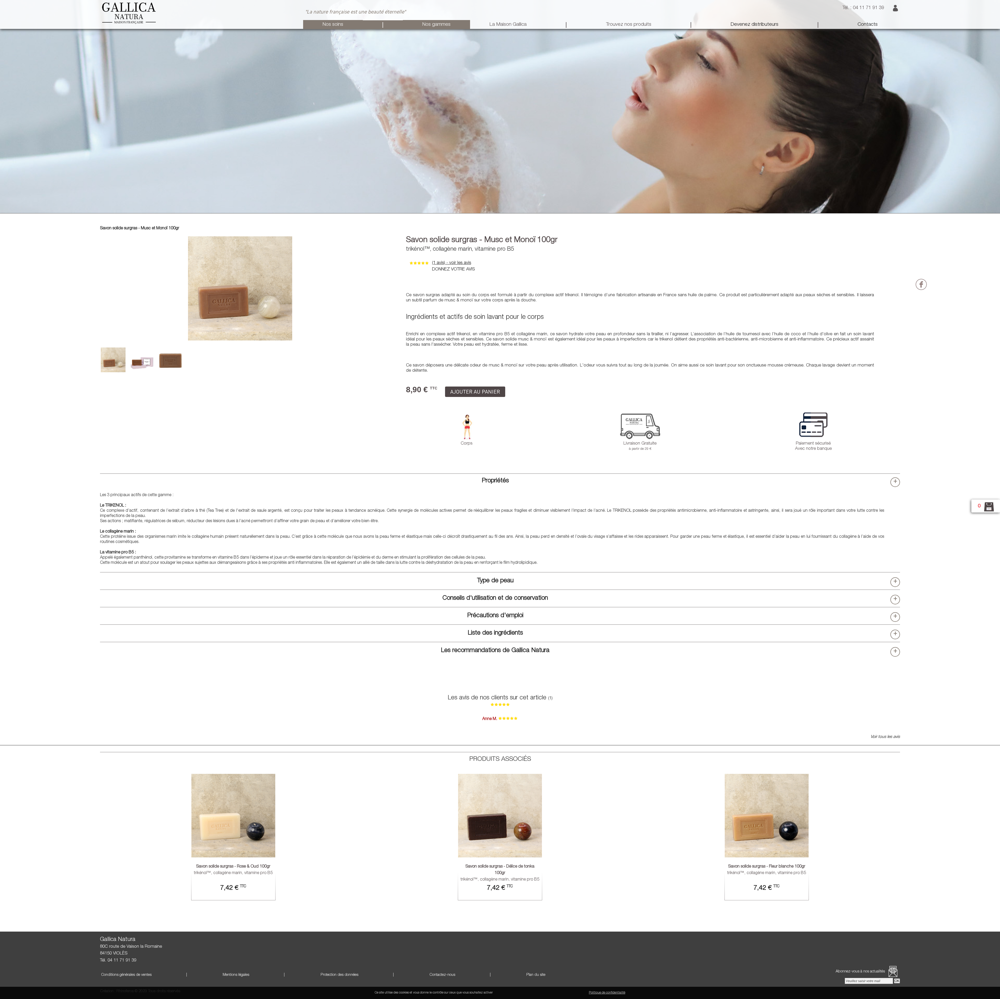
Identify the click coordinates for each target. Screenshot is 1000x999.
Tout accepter (503, 993)
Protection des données (339, 975)
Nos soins (332, 24)
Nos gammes (436, 24)
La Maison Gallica (508, 24)
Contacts (868, 24)
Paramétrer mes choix (570, 993)
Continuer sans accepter (533, 993)
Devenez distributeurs (754, 24)
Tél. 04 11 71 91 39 (118, 960)
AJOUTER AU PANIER (475, 391)
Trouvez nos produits (628, 24)
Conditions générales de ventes (126, 975)
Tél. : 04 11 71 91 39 (863, 8)
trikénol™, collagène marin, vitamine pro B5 (499, 873)
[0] (986, 511)
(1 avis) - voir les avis (451, 263)
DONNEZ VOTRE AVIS (453, 269)
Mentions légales (235, 975)
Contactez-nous (441, 975)
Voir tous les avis (885, 737)
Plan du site (535, 975)
